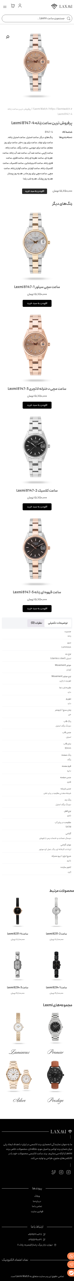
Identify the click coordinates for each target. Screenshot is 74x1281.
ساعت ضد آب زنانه (18, 153)
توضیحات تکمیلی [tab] (58, 623)
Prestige (55, 1100)
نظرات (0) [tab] (36, 623)
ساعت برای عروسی (37, 148)
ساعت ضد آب (34, 153)
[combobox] (37, 18)
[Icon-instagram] (68, 1172)
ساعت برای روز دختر (27, 142)
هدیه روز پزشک (45, 179)
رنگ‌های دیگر (46, 137)
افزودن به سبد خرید (34, 191)
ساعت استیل (32, 137)
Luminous (19, 1052)
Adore (19, 1100)
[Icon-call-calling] (53, 1172)
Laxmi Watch (40, 109)
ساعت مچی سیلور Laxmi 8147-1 (37, 287)
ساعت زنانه (11, 148)
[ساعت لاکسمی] (61, 7)
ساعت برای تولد (45, 142)
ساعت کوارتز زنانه (19, 168)
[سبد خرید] (13, 6)
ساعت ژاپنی (47, 153)
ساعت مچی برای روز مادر (35, 173)
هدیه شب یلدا (30, 179)
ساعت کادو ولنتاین (34, 163)
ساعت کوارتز (34, 168)
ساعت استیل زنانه (16, 137)
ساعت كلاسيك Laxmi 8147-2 (37, 490)
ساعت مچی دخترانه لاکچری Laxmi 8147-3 (37, 389)
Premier (55, 1052)
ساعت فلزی (18, 158)
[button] (5, 7)
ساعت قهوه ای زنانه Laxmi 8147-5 (37, 592)
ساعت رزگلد (22, 148)
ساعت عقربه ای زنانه (34, 158)
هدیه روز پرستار (15, 173)
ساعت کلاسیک (17, 163)
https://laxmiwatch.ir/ (52, 109)
